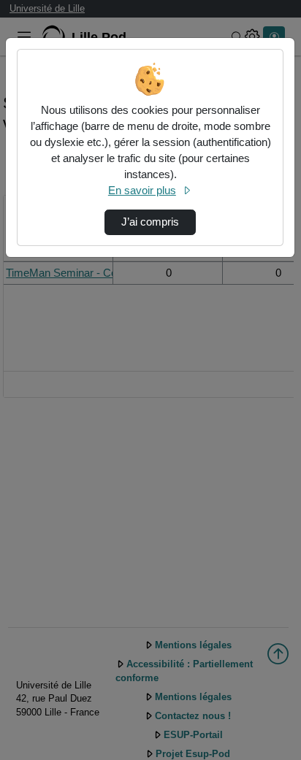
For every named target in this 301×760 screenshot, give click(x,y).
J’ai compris (150, 222)
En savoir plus (142, 190)
